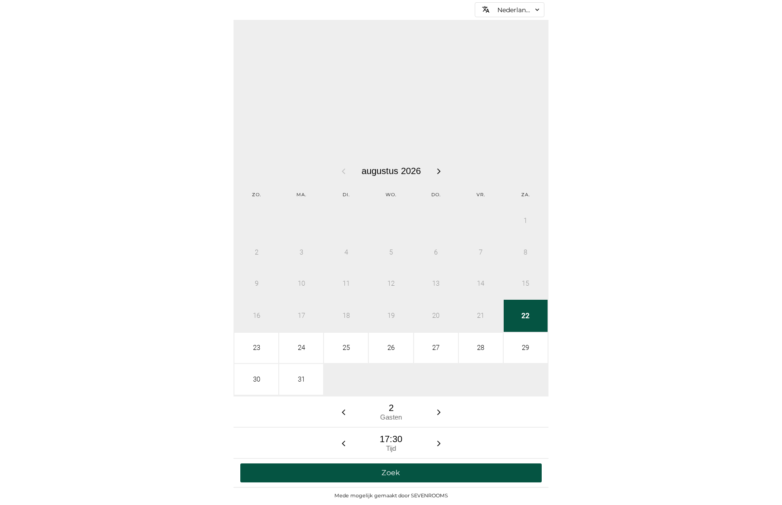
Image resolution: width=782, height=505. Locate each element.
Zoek (390, 472)
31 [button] (301, 379)
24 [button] (301, 348)
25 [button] (346, 348)
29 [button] (525, 348)
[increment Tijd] (439, 443)
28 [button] (480, 348)
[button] (509, 9)
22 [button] (525, 315)
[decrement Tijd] (343, 443)
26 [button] (391, 348)
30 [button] (256, 379)
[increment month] (439, 171)
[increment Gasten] (439, 412)
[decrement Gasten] (343, 412)
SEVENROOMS (429, 495)
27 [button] (435, 348)
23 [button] (256, 348)
